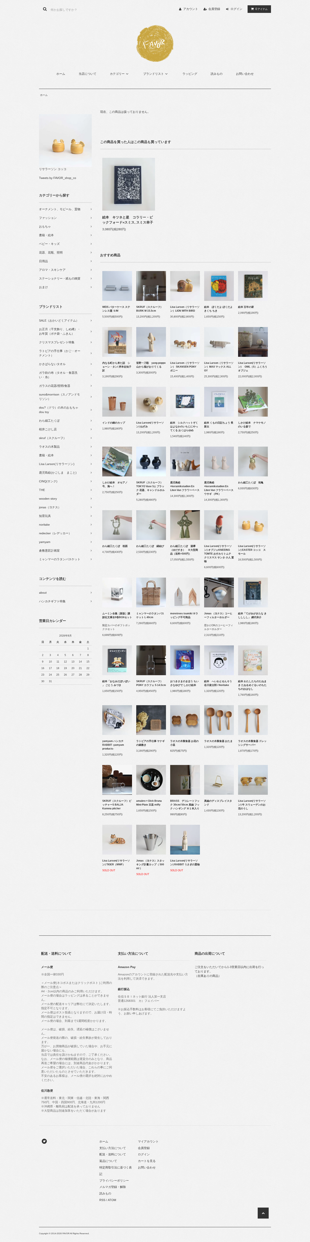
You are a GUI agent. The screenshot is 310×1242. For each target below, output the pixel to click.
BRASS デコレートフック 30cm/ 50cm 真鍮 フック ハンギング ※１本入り (184, 804)
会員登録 (214, 9)
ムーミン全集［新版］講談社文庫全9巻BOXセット (117, 615)
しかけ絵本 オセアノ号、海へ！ (115, 484)
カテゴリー (117, 73)
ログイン (236, 9)
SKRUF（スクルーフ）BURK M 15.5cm (149, 308)
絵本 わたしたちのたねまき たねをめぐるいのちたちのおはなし (252, 685)
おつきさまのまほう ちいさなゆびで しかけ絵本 (184, 683)
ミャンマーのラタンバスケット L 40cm (150, 615)
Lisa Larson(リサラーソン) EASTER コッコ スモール (252, 550)
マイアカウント (148, 1141)
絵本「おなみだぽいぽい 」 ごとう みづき (116, 683)
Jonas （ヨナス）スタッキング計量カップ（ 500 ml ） (150, 864)
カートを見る (147, 1161)
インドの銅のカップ (113, 422)
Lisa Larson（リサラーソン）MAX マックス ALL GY (218, 366)
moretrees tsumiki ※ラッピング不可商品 (184, 615)
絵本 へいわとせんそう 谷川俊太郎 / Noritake (219, 683)
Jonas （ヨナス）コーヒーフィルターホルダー (218, 615)
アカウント (190, 9)
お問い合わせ (245, 73)
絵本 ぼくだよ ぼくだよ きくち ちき (218, 308)
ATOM (112, 1200)
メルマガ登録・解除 (112, 1187)
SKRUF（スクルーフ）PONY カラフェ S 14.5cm (151, 683)
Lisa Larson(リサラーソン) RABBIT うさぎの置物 (185, 862)
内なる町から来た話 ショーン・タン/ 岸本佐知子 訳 (116, 366)
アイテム (261, 9)
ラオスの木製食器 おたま (218, 741)
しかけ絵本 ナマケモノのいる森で (252, 424)
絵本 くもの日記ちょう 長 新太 (218, 424)
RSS (102, 1200)
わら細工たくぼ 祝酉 (115, 546)
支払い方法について (112, 1148)
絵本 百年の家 (246, 306)
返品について (108, 1161)
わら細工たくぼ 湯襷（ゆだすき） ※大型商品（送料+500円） (184, 550)
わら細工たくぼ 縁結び (150, 546)
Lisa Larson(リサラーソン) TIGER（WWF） (116, 862)
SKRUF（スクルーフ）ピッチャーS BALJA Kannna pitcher (116, 804)
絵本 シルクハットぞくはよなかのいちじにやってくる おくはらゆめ (184, 426)
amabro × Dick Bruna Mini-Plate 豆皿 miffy (149, 802)
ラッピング (189, 73)
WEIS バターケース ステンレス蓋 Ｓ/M (116, 308)
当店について (87, 73)
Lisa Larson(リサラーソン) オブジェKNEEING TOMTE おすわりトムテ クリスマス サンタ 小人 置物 (219, 554)
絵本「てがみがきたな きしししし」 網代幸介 (252, 615)
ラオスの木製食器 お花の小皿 (184, 743)
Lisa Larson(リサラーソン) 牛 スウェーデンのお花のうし (252, 804)
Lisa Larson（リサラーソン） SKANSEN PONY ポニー (184, 366)
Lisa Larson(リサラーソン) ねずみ (150, 424)
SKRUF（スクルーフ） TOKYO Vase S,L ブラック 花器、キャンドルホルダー (150, 488)
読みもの (216, 73)
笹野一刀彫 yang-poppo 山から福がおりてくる (151, 364)
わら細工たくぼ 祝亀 (250, 482)
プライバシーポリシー (114, 1180)
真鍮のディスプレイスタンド (218, 802)
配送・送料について (112, 1154)
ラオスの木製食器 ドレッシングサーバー (252, 743)
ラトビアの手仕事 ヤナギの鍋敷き (150, 743)
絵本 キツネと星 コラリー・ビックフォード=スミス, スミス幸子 (127, 219)
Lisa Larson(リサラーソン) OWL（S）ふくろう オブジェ (253, 366)
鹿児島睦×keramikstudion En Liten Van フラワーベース (184, 486)
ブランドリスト (153, 73)
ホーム (60, 73)
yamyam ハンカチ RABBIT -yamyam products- (113, 745)
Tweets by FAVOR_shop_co (57, 178)
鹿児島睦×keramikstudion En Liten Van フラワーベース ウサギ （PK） (218, 488)
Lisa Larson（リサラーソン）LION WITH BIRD (184, 308)
